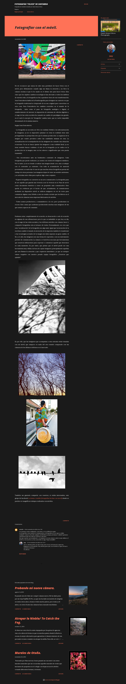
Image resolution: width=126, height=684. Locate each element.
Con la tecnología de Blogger (52, 680)
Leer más (60, 609)
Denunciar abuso (105, 72)
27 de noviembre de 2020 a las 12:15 (36, 542)
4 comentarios (26, 609)
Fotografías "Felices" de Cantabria (31, 4)
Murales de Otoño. (28, 653)
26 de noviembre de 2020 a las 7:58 (33, 529)
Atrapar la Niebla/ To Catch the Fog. (37, 620)
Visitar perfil (111, 59)
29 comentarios (26, 673)
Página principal (19, 11)
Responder (22, 554)
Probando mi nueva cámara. (35, 588)
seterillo (21, 529)
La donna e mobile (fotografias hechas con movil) (45, 498)
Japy (25, 542)
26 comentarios (26, 643)
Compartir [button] (80, 45)
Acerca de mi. (30, 11)
